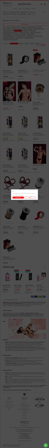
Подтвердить (18, 197)
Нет (30, 197)
